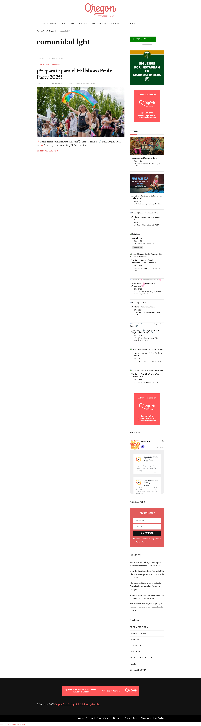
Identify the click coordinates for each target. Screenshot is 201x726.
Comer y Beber (68, 24)
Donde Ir (83, 24)
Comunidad (116, 24)
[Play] (138, 459)
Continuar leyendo (47, 151)
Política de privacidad (90, 704)
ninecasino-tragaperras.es (12, 723)
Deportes (135, 645)
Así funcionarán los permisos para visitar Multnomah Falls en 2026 (145, 564)
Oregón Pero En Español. (66, 704)
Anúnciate (132, 24)
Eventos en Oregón (48, 24)
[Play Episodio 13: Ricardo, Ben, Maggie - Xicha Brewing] (139, 459)
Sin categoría (138, 670)
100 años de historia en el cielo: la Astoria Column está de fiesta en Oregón (145, 586)
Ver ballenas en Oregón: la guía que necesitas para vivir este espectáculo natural (146, 606)
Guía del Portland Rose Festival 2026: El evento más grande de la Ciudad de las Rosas (147, 574)
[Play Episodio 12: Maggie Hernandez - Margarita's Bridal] (139, 482)
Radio (133, 664)
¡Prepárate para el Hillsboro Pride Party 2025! (74, 74)
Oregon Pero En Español (51, 84)
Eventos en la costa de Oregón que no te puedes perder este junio (147, 597)
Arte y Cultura (99, 24)
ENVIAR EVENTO (143, 39)
